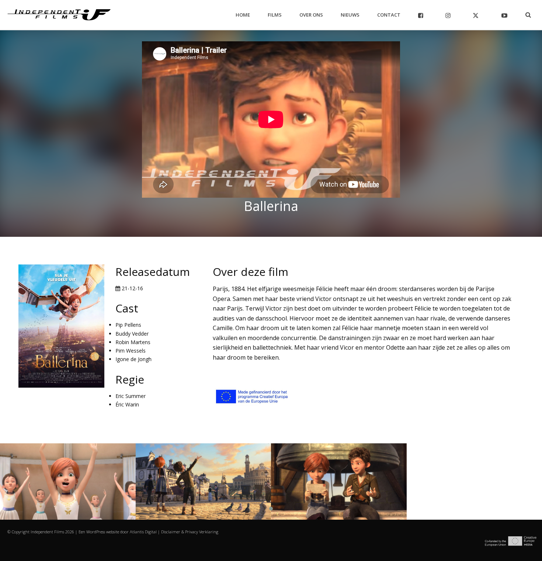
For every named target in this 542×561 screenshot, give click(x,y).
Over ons (311, 14)
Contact (388, 14)
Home (243, 14)
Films (275, 14)
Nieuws (350, 14)
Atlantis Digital (143, 531)
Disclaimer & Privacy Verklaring (189, 531)
